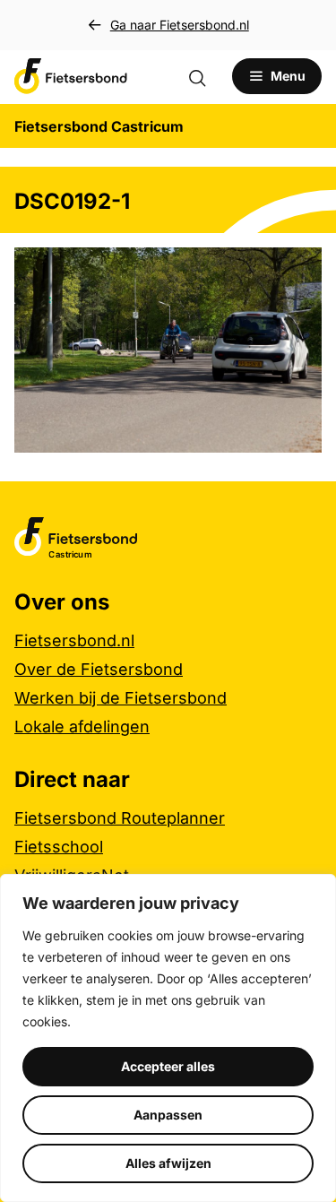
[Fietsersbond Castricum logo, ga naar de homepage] (70, 76)
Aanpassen (168, 1114)
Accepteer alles (168, 1066)
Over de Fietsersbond (98, 669)
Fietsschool (58, 846)
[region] (168, 1038)
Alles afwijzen (168, 1163)
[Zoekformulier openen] (206, 76)
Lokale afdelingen (82, 726)
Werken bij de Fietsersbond (120, 697)
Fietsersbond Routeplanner (119, 818)
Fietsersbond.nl (74, 640)
